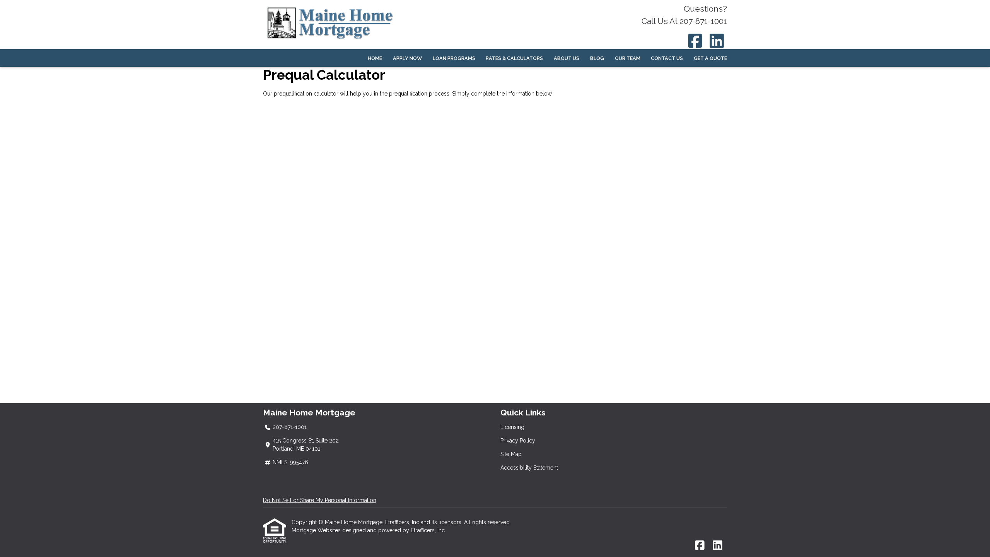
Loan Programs (454, 58)
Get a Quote (710, 58)
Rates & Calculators (514, 58)
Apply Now (407, 58)
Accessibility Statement (529, 468)
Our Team (627, 58)
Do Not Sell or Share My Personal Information (319, 500)
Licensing (512, 427)
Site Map (511, 454)
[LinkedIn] (717, 40)
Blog (597, 58)
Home (375, 58)
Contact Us (667, 58)
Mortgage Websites (317, 530)
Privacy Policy (517, 440)
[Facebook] (695, 40)
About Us (566, 58)
